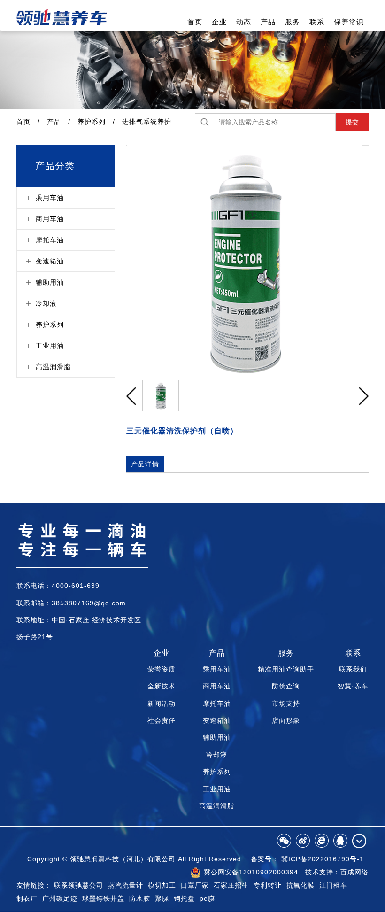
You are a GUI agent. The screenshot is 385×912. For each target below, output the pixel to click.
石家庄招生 (231, 885)
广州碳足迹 (59, 898)
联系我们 (353, 669)
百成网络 (354, 872)
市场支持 (286, 703)
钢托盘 (184, 898)
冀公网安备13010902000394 (249, 872)
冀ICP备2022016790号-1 (322, 859)
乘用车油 (217, 669)
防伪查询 (286, 686)
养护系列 (91, 121)
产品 (268, 22)
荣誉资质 (161, 669)
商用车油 (217, 686)
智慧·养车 (353, 686)
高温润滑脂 (216, 806)
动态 (243, 22)
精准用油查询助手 (286, 669)
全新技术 (161, 686)
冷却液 (216, 754)
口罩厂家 (195, 885)
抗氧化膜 (300, 885)
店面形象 (286, 720)
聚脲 (162, 898)
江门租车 (333, 885)
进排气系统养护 (146, 121)
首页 (194, 22)
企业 (219, 22)
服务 (292, 22)
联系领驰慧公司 (78, 885)
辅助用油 (217, 737)
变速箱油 (217, 720)
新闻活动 (161, 703)
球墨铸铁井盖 (103, 898)
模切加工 (162, 885)
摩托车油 (217, 703)
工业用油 (217, 789)
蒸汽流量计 (125, 885)
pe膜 (207, 898)
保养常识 (349, 22)
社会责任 (161, 720)
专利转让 (268, 885)
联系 (316, 22)
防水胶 (139, 898)
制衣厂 (27, 898)
